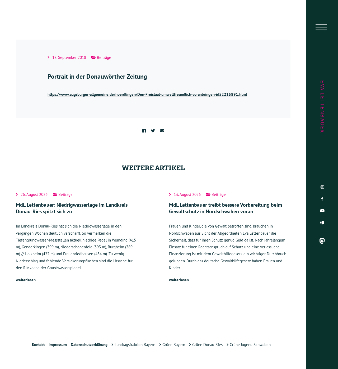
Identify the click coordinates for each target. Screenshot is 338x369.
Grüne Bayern (173, 344)
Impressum (58, 344)
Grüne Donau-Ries (207, 344)
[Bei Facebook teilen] (144, 130)
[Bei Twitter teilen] (153, 130)
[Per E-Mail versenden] (162, 130)
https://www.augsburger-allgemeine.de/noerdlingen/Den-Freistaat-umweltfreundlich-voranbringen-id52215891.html (147, 94)
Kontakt (38, 344)
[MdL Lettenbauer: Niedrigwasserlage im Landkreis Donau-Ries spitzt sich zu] (76, 237)
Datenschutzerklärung (89, 344)
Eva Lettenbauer (322, 107)
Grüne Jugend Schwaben (250, 344)
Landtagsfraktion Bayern (134, 344)
